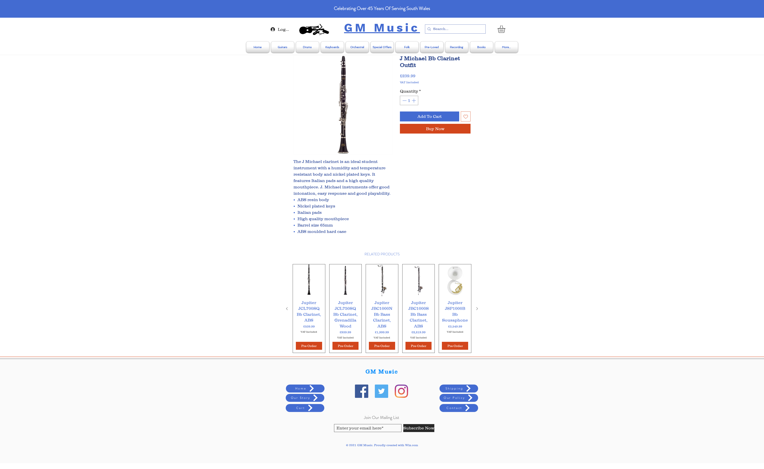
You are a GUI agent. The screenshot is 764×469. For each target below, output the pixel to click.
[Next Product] (477, 308)
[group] (382, 308)
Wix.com (411, 445)
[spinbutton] (409, 100)
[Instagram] (401, 391)
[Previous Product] (287, 308)
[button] (506, 29)
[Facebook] (361, 391)
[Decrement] (404, 100)
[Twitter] (381, 391)
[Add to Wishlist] (466, 116)
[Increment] (414, 100)
